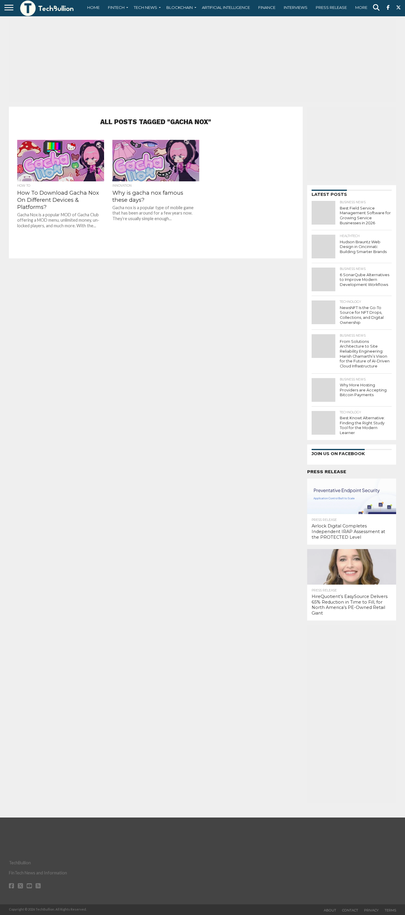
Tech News (145, 7)
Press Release (331, 7)
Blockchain (179, 7)
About (330, 910)
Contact (350, 910)
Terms (390, 910)
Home (93, 7)
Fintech (116, 7)
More (361, 7)
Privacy (371, 910)
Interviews (295, 7)
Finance (266, 7)
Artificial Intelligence (226, 7)
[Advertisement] (202, 60)
